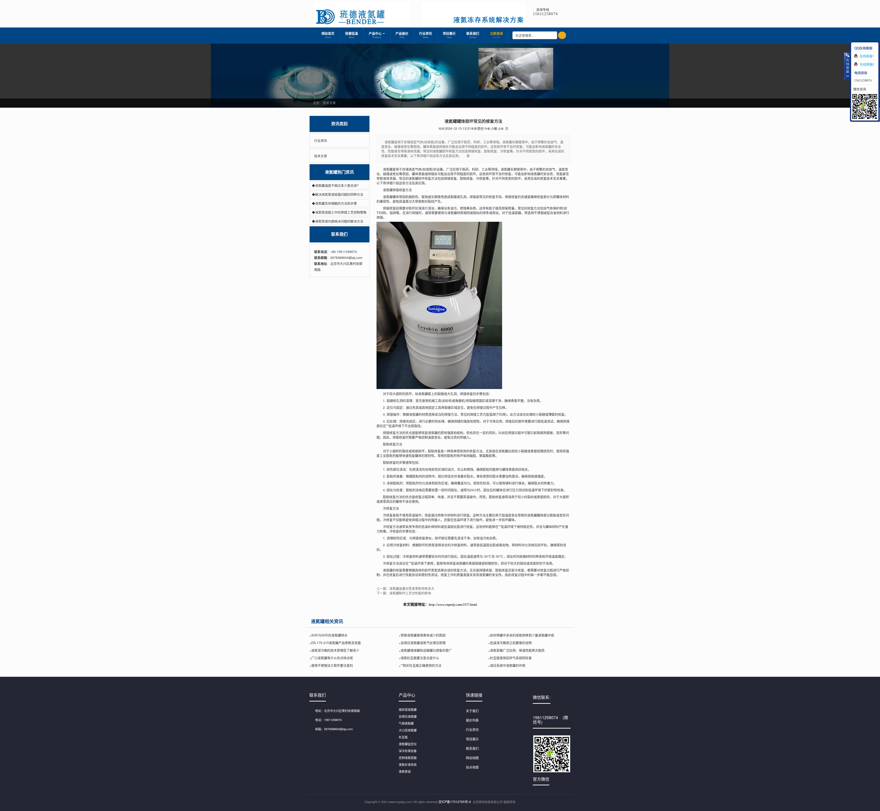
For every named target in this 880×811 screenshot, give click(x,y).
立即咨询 (496, 35)
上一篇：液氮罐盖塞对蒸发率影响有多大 (405, 588)
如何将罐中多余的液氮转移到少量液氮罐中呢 (522, 635)
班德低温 (351, 35)
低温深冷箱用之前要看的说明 (511, 642)
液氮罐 (388, 570)
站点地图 (472, 767)
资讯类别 (339, 124)
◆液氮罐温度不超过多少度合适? (335, 185)
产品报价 (402, 35)
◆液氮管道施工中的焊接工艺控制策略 (339, 212)
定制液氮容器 (408, 757)
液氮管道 (405, 771)
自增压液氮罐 (408, 716)
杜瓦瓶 (403, 737)
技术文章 (329, 102)
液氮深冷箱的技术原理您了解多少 (335, 650)
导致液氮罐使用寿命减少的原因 (423, 635)
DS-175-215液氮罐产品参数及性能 (336, 642)
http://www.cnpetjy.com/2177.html (453, 604)
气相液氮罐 (406, 723)
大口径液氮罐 (408, 730)
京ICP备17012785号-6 (454, 801)
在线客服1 (867, 56)
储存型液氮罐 (408, 709)
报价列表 (472, 720)
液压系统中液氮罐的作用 (507, 665)
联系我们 (472, 35)
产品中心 (375, 35)
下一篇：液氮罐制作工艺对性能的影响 (404, 593)
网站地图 (472, 757)
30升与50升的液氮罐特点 (329, 635)
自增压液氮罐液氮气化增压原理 (423, 642)
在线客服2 (867, 64)
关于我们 (472, 710)
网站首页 (328, 35)
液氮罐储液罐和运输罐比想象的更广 (426, 650)
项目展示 (449, 35)
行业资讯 (425, 35)
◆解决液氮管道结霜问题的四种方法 (337, 194)
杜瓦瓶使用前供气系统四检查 (511, 657)
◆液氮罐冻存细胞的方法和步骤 (334, 203)
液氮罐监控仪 (408, 744)
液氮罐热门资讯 (339, 172)
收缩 (847, 65)
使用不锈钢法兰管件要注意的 (332, 665)
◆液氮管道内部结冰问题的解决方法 (337, 221)
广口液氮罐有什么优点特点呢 (332, 657)
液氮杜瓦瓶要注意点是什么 (420, 657)
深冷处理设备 (408, 750)
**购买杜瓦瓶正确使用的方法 (421, 665)
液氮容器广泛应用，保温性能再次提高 (517, 650)
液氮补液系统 (408, 764)
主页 (316, 102)
